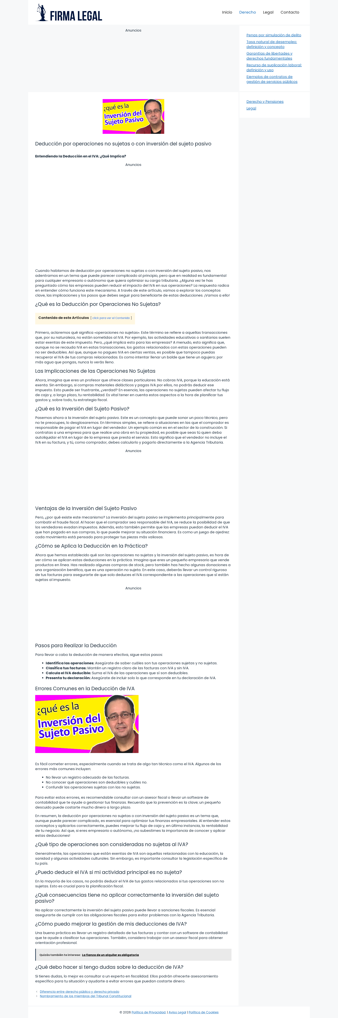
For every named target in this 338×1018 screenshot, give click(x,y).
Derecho (247, 12)
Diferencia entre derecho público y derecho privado (79, 992)
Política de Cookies (204, 1012)
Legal (268, 12)
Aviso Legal (177, 1012)
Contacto (290, 12)
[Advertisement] (133, 61)
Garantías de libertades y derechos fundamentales (269, 56)
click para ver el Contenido (111, 318)
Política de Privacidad (148, 1012)
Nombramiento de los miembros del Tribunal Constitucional (85, 996)
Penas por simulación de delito (273, 35)
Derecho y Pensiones (265, 101)
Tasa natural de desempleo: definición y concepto (271, 44)
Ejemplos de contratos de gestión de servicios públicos (272, 79)
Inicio (227, 12)
